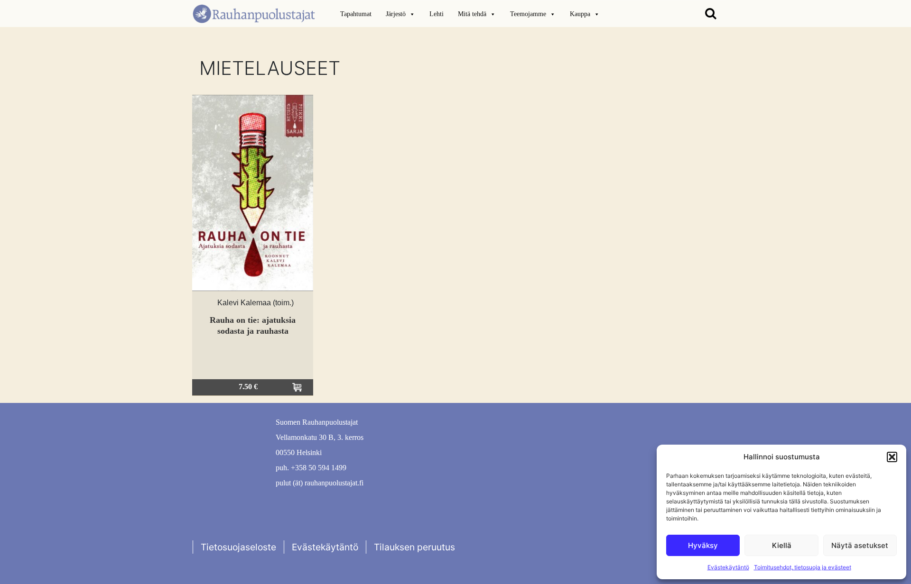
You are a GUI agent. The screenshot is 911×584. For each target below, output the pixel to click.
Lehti (436, 14)
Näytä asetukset (859, 545)
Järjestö (396, 14)
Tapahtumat (356, 14)
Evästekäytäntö (728, 567)
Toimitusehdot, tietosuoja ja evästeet (802, 567)
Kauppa (580, 14)
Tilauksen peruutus (414, 547)
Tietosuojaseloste (238, 547)
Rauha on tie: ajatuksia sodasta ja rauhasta (253, 325)
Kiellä (781, 545)
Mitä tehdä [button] (472, 14)
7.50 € (248, 387)
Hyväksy (703, 545)
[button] (892, 457)
